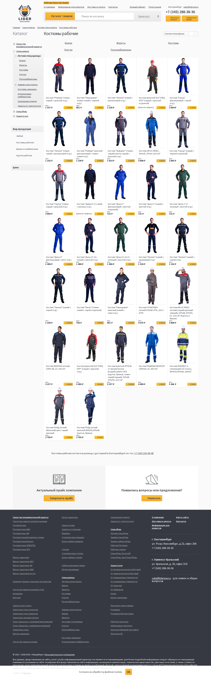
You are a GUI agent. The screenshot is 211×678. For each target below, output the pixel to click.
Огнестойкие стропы (72, 557)
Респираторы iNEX (21, 529)
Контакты (113, 7)
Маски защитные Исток (24, 573)
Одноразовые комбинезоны (24, 95)
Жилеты (23, 65)
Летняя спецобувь (119, 533)
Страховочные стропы (72, 553)
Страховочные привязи (73, 537)
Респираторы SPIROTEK (24, 545)
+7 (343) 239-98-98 (144, 453)
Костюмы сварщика (27, 89)
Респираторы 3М (21, 533)
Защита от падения (71, 529)
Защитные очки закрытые (25, 613)
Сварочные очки (21, 629)
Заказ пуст (144, 16)
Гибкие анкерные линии (73, 565)
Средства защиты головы (25, 641)
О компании (49, 7)
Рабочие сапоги (118, 549)
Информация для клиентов (71, 7)
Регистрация (155, 7)
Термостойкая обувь (121, 541)
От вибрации (117, 589)
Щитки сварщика (21, 633)
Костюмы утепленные (72, 621)
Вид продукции (22, 128)
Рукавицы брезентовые (122, 613)
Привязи (66, 533)
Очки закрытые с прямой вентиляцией (31, 625)
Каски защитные (70, 517)
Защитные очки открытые (25, 609)
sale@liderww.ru (190, 7)
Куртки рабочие (24, 155)
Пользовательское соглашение (59, 654)
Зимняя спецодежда (28, 84)
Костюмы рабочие (68, 27)
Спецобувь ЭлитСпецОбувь (124, 557)
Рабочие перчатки (119, 621)
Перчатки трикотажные (122, 605)
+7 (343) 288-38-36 (180, 12)
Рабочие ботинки (119, 545)
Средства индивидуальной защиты (29, 45)
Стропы (65, 549)
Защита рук (22, 116)
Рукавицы (115, 609)
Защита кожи (68, 525)
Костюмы (23, 69)
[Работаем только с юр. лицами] (31, 14)
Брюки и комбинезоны (27, 149)
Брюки (22, 60)
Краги (113, 593)
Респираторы (19, 525)
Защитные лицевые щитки (26, 617)
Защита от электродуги (29, 106)
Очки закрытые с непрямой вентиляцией (33, 621)
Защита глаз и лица (22, 605)
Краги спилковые (119, 597)
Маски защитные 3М (22, 565)
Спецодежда (28, 27)
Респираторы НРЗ (21, 549)
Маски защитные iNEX (23, 561)
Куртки (22, 74)
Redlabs (27, 672)
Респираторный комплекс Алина (28, 537)
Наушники (18, 593)
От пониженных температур (124, 581)
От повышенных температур (124, 577)
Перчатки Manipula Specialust (125, 629)
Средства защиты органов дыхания (30, 521)
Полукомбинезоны (28, 79)
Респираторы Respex (23, 541)
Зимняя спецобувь (119, 537)
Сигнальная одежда (27, 101)
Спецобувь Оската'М (121, 553)
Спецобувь (21, 111)
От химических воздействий (124, 573)
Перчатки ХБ (117, 633)
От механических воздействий (126, 569)
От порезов (116, 585)
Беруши (17, 597)
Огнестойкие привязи (72, 541)
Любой (19, 136)
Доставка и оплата (96, 7)
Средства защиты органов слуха (28, 589)
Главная (16, 27)
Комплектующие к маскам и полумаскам (32, 581)
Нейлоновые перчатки (121, 625)
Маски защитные (21, 557)
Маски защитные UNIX (23, 569)
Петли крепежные (70, 569)
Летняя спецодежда (47, 27)
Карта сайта (182, 517)
